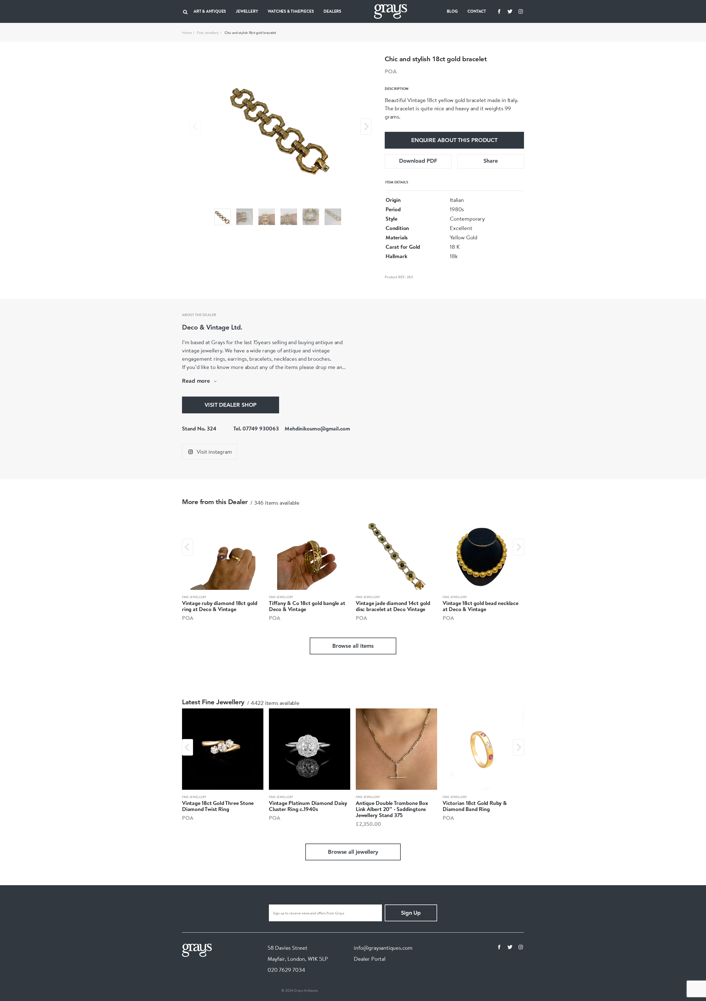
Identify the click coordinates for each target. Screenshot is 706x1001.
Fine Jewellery (208, 32)
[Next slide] (365, 126)
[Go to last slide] (187, 547)
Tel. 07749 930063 (256, 428)
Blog (452, 11)
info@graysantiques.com (383, 947)
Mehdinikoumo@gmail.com (317, 428)
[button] (222, 216)
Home (187, 32)
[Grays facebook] (499, 11)
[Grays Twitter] (510, 11)
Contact (476, 11)
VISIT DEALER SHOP (230, 405)
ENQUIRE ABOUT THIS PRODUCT (454, 140)
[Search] (185, 11)
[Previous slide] (195, 126)
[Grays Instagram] (520, 11)
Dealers (332, 11)
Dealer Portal (369, 958)
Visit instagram (214, 451)
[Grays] (197, 949)
